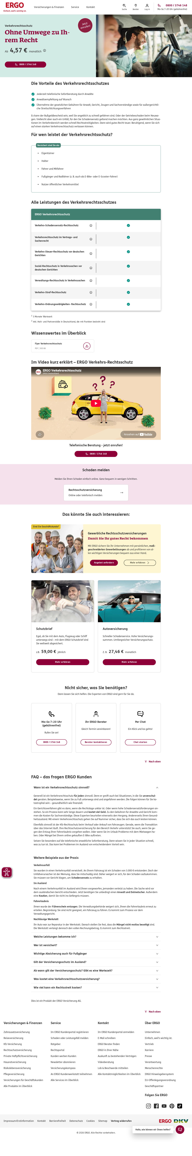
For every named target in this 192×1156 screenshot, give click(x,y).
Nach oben (155, 761)
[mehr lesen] (96, 493)
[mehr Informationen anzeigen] (45, 50)
